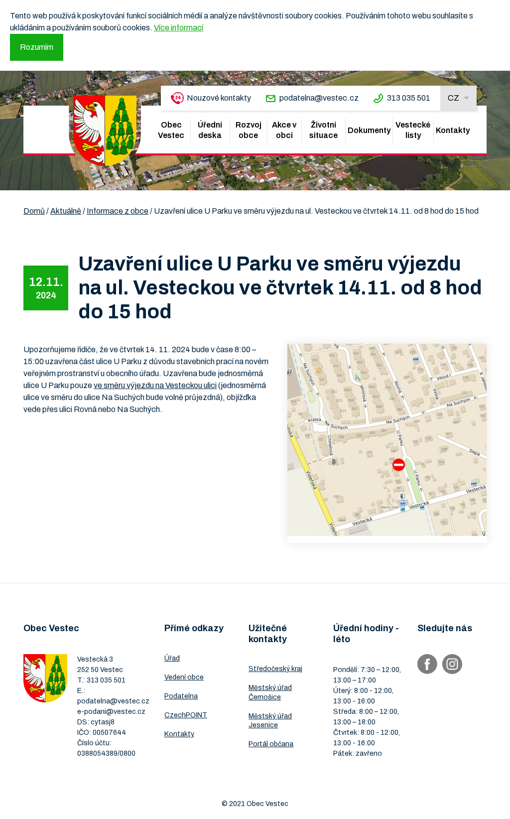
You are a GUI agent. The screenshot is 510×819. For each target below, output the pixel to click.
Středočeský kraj (275, 669)
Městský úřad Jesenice (270, 720)
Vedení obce (184, 677)
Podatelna (181, 696)
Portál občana (271, 744)
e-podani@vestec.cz (111, 711)
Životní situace (323, 130)
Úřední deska (210, 130)
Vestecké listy (412, 130)
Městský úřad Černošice (270, 692)
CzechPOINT (185, 715)
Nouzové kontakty (219, 98)
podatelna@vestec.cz (319, 98)
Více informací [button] (178, 27)
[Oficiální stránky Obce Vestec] (104, 131)
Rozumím (36, 47)
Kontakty (453, 130)
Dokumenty (369, 130)
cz (453, 98)
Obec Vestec (171, 130)
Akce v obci (284, 130)
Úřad (172, 658)
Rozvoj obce (248, 130)
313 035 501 (408, 98)
